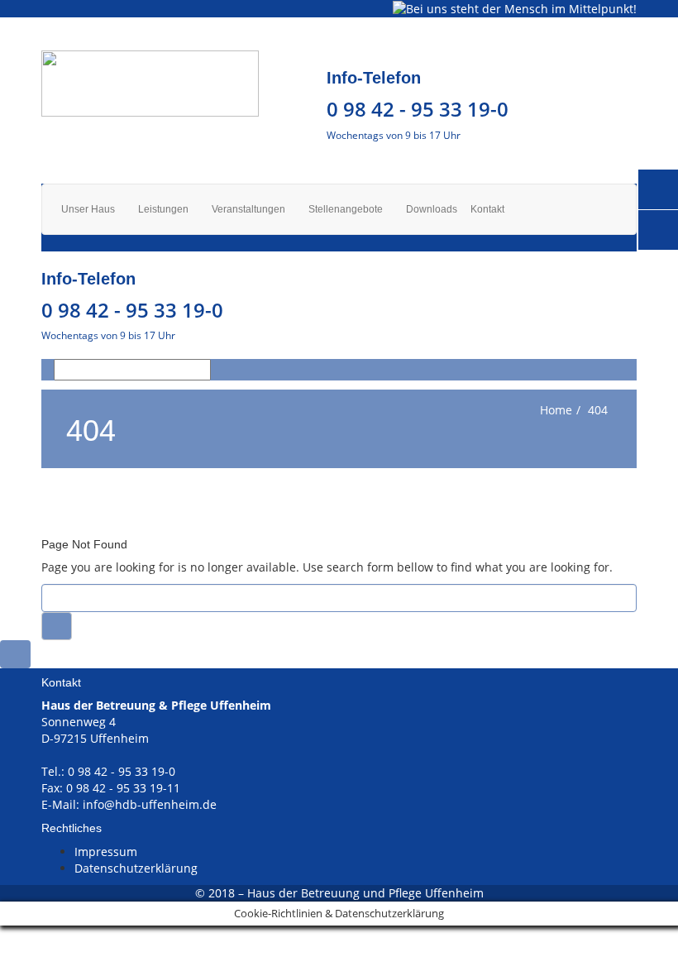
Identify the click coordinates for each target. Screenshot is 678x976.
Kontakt (487, 209)
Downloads (431, 209)
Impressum (105, 851)
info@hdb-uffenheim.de (150, 804)
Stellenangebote (346, 209)
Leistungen (164, 209)
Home (556, 410)
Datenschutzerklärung (136, 868)
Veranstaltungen (250, 209)
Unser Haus (89, 209)
